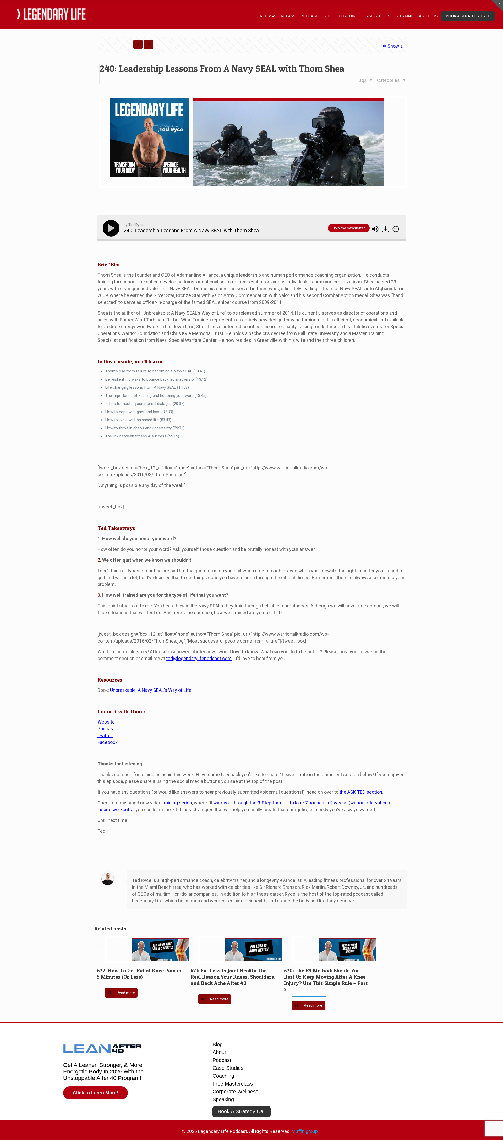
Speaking (223, 1099)
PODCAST (309, 16)
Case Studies (227, 1068)
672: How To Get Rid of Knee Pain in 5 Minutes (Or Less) (139, 973)
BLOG (328, 16)
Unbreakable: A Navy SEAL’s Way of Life (151, 690)
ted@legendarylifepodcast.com (199, 658)
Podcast (106, 728)
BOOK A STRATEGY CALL (468, 16)
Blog (217, 1044)
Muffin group (305, 1131)
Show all (396, 46)
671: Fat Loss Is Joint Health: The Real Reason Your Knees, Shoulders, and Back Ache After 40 (232, 976)
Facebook (108, 742)
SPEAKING (404, 16)
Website (106, 722)
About (219, 1052)
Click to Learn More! (95, 1092)
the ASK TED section (361, 792)
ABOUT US (428, 16)
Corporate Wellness (235, 1091)
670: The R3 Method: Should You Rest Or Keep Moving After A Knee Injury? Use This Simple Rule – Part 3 (326, 980)
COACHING (348, 16)
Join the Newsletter (349, 228)
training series (177, 802)
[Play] (112, 228)
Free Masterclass (232, 1084)
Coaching (223, 1076)
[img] (395, 229)
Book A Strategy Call (241, 1111)
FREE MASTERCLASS (276, 16)
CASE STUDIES (377, 16)
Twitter (105, 735)
